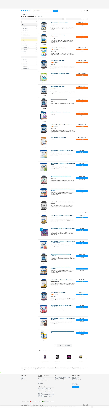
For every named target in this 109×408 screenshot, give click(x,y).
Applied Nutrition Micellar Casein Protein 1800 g (61, 124)
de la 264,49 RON (82, 35)
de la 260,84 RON (82, 124)
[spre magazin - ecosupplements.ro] (44, 180)
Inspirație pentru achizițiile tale (61, 379)
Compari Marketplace (76, 380)
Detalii (44, 159)
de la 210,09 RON (82, 47)
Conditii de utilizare (34, 404)
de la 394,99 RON (82, 86)
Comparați (82, 23)
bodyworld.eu (82, 153)
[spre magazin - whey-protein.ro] (44, 334)
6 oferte (82, 89)
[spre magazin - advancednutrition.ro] (44, 205)
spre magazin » (82, 152)
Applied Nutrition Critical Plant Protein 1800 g (61, 176)
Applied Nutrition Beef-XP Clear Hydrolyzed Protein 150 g (63, 228)
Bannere (74, 382)
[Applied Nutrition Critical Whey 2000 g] (44, 26)
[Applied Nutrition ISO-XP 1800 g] (44, 90)
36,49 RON (81, 228)
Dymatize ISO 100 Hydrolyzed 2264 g (45, 388)
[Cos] (84, 11)
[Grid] (65, 19)
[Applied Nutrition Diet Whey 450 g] (44, 141)
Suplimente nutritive (45, 361)
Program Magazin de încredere (78, 379)
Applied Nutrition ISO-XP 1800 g (57, 86)
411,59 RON (82, 292)
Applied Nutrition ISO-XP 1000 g (57, 60)
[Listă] (63, 19)
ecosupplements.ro (82, 179)
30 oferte (82, 25)
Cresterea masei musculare (57, 362)
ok (36, 21)
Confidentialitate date (25, 404)
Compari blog (23, 379)
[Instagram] (87, 404)
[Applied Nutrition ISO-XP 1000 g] (44, 64)
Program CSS (74, 383)
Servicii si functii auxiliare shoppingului (62, 377)
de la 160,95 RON (82, 99)
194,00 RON (82, 331)
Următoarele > (68, 345)
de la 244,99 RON (82, 73)
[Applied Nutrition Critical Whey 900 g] (44, 102)
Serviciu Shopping (75, 384)
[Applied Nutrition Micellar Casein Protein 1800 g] (44, 128)
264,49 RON (82, 215)
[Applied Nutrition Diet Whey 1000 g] (44, 51)
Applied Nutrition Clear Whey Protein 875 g (60, 73)
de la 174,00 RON (82, 112)
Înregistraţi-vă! (76, 387)
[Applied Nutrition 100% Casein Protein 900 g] (44, 115)
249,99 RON (82, 254)
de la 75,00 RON (82, 137)
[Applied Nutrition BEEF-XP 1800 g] (44, 38)
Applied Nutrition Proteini (36, 401)
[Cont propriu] (87, 11)
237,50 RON (82, 176)
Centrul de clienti (75, 377)
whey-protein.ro (82, 334)
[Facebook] (84, 404)
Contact (22, 378)
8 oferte (82, 38)
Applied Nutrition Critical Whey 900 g (59, 99)
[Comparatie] (82, 11)
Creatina (81, 361)
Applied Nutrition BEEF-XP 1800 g (58, 35)
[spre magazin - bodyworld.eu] (44, 154)
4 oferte (82, 128)
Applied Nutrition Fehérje (49, 401)
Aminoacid (69, 361)
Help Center (74, 378)
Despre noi (23, 377)
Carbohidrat (40, 383)
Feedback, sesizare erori (59, 380)
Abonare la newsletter (59, 378)
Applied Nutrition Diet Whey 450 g (58, 137)
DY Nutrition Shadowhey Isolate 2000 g (45, 396)
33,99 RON (81, 150)
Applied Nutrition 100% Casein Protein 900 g (60, 112)
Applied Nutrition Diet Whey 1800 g (58, 292)
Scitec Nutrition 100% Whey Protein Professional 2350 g (45, 390)
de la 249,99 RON (82, 22)
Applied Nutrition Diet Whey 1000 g (58, 47)
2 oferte (82, 51)
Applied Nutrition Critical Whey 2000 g (59, 22)
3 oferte (82, 102)
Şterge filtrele (40, 16)
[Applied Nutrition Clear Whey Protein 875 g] (44, 77)
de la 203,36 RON (82, 60)
